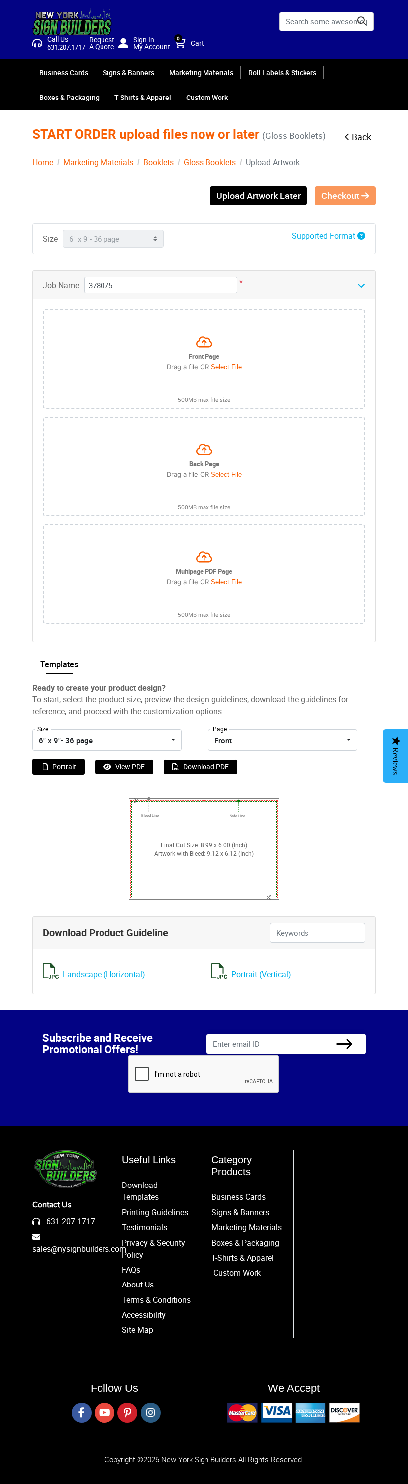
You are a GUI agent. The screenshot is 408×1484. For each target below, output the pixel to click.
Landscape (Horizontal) (104, 974)
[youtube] (104, 1413)
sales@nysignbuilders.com (79, 1248)
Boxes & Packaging (245, 1242)
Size (50, 238)
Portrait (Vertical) (261, 974)
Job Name (61, 285)
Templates (59, 664)
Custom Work (237, 1272)
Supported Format (324, 235)
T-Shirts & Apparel (242, 1257)
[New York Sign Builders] (72, 21)
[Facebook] (82, 1413)
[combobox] (107, 740)
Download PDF (206, 766)
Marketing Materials (246, 1227)
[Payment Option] (293, 1413)
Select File (226, 367)
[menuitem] (64, 72)
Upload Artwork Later (258, 195)
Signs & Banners (240, 1212)
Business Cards (238, 1196)
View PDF (130, 766)
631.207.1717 (69, 1221)
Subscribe (344, 1044)
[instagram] (151, 1413)
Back (361, 137)
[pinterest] (127, 1413)
